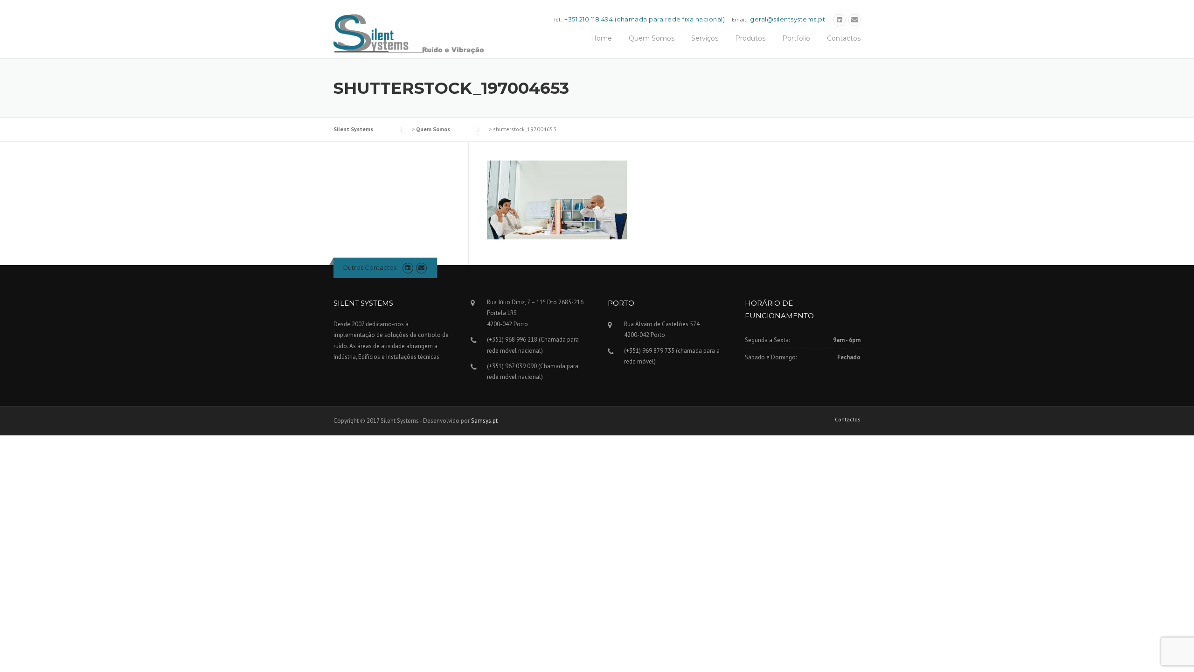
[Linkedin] (839, 19)
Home (601, 38)
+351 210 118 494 (588, 19)
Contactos (844, 38)
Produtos (750, 38)
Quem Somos (651, 38)
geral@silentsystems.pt (787, 19)
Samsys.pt (484, 421)
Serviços (704, 38)
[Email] (854, 19)
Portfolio (796, 38)
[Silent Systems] (408, 33)
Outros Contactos (369, 267)
